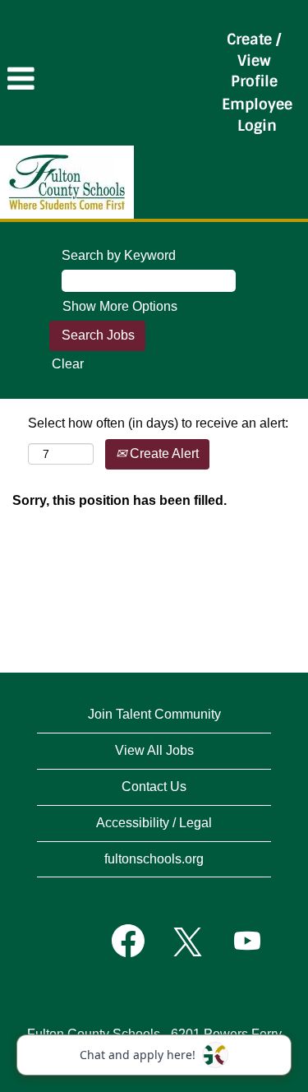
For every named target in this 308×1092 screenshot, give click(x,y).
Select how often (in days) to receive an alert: (158, 423)
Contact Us (154, 787)
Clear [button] (68, 364)
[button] (102, 79)
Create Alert (162, 453)
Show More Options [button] (119, 306)
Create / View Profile (254, 60)
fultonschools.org (154, 859)
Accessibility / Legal (154, 823)
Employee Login (257, 115)
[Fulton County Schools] (67, 182)
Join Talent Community (154, 714)
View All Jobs (154, 750)
